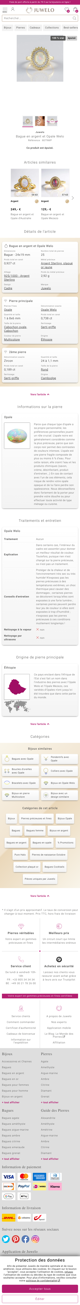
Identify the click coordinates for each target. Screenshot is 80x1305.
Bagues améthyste (13, 1124)
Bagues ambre (11, 1136)
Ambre (45, 1079)
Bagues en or (10, 1079)
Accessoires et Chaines (17, 1061)
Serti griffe (48, 327)
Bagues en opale (42, 843)
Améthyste (48, 1124)
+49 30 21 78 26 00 (23, 983)
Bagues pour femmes (15, 1085)
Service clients (20, 1016)
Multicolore (12, 340)
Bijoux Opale (65, 818)
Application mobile (59, 1028)
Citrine (45, 1085)
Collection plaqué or (27, 867)
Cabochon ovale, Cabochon (15, 329)
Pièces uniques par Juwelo (40, 879)
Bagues (16, 831)
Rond (44, 370)
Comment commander (21, 1022)
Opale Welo (49, 310)
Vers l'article (38, 394)
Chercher (74, 18)
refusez (68, 1272)
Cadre (8, 288)
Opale (8, 310)
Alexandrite (48, 1118)
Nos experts (59, 1022)
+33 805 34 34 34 (24, 980)
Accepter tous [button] (40, 1289)
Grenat (45, 1097)
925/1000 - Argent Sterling (17, 278)
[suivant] (72, 198)
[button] (5, 10)
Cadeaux (35, 28)
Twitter (6, 1239)
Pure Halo (20, 855)
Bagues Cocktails (54, 867)
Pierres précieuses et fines (36, 818)
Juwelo (46, 288)
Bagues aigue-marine (15, 1130)
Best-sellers (71, 28)
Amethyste (48, 1067)
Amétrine (46, 1130)
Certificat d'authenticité (21, 1028)
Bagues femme (34, 831)
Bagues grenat (11, 1153)
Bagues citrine (11, 1141)
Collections (52, 28)
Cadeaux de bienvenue (21, 1034)
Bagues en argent (17, 843)
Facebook (25, 1239)
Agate (44, 1061)
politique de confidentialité (41, 1281)
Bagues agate (10, 1118)
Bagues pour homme (15, 1091)
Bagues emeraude (13, 1147)
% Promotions (65, 843)
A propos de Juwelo (58, 1016)
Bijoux (7, 28)
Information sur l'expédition (21, 1041)
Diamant (46, 1091)
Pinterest (16, 1239)
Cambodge (48, 378)
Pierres (20, 28)
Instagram (35, 1239)
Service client (21, 966)
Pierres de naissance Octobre (48, 855)
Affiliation (59, 1043)
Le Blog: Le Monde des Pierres (59, 1035)
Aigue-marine (49, 1073)
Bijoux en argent (59, 831)
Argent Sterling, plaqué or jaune (57, 265)
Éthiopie (46, 340)
